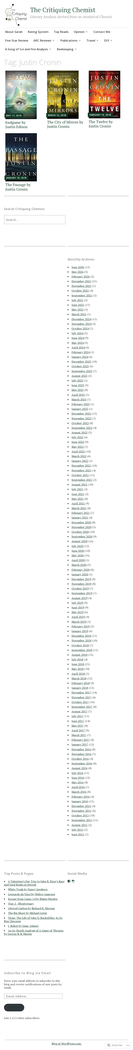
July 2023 (77, 380)
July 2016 (77, 773)
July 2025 (77, 300)
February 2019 (81, 626)
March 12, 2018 (57, 115)
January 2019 (80, 631)
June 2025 (78, 305)
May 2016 (78, 782)
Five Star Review (16, 40)
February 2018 (81, 683)
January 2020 (80, 574)
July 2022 (77, 437)
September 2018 (82, 650)
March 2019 (79, 622)
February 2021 (81, 513)
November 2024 (81, 324)
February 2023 (81, 404)
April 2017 (78, 730)
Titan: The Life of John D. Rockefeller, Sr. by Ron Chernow (33, 919)
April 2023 (78, 395)
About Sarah (14, 32)
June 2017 (78, 721)
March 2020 (79, 565)
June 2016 (78, 778)
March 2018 (79, 678)
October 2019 (80, 588)
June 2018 (78, 664)
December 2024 (81, 319)
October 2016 (80, 759)
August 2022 (79, 432)
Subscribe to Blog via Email (27, 973)
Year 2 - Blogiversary (21, 903)
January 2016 (80, 801)
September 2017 (82, 707)
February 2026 (81, 276)
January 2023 (80, 409)
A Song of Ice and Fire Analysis (26, 49)
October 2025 (80, 290)
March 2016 (79, 792)
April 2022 (78, 451)
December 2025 (81, 281)
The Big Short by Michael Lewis (27, 913)
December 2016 (81, 749)
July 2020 (77, 546)
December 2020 (81, 522)
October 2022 (80, 423)
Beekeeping (65, 49)
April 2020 (78, 560)
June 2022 (78, 442)
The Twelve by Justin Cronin (101, 124)
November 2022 (81, 418)
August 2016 (79, 768)
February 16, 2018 (100, 114)
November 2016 (81, 754)
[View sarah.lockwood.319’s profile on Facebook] (69, 881)
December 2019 (81, 579)
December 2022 (81, 413)
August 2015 (79, 825)
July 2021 (77, 489)
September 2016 (82, 763)
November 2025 (81, 286)
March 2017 (79, 735)
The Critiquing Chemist (62, 10)
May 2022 (78, 447)
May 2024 (78, 343)
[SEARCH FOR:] (34, 219)
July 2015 (77, 830)
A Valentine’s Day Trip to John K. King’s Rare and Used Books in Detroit (34, 883)
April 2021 (78, 503)
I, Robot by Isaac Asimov (23, 926)
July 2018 (77, 659)
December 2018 (81, 636)
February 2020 (81, 570)
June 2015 (78, 834)
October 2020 (80, 532)
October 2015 (80, 815)
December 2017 (81, 692)
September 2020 (82, 536)
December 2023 (81, 361)
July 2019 (77, 603)
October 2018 (80, 645)
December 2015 (81, 806)
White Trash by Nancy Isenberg (27, 889)
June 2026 (78, 267)
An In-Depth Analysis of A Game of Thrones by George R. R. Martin (33, 932)
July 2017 (77, 716)
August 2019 (79, 598)
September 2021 (82, 480)
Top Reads (61, 32)
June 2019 (78, 607)
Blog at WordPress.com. (67, 1043)
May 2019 (78, 612)
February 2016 (81, 797)
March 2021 (79, 508)
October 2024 (80, 328)
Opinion (79, 32)
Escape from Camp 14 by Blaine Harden (32, 899)
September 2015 (82, 820)
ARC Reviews (42, 40)
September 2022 (82, 428)
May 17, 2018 (13, 115)
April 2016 (78, 787)
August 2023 (79, 376)
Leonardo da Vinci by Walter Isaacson (31, 894)
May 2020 (78, 555)
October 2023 (80, 366)
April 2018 (78, 674)
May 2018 (78, 669)
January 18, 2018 (16, 177)
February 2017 (81, 740)
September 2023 (82, 371)
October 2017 (80, 702)
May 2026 (78, 272)
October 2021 (80, 475)
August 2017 (79, 711)
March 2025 (79, 314)
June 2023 (78, 385)
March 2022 (79, 456)
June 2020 (78, 551)
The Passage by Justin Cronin (18, 186)
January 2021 (80, 517)
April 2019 (78, 617)
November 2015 (81, 811)
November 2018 (81, 640)
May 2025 (78, 309)
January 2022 (80, 461)
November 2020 (81, 527)
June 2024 (78, 338)
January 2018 (80, 688)
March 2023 (79, 399)
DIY (106, 40)
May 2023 (78, 390)
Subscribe (14, 1007)
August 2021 (79, 484)
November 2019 (81, 584)
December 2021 (81, 465)
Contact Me (101, 32)
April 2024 (78, 347)
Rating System (38, 32)
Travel (90, 40)
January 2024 (80, 357)
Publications (69, 40)
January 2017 (80, 744)
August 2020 (79, 541)
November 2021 (81, 470)
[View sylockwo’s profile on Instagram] (73, 881)
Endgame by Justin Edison (16, 124)
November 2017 (81, 697)
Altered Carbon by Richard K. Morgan (31, 908)
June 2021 (78, 494)
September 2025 (82, 295)
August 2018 (79, 655)
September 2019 (82, 593)
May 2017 (78, 726)
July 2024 (77, 333)
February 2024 (81, 352)
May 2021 (78, 499)
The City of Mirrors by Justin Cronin (65, 124)
